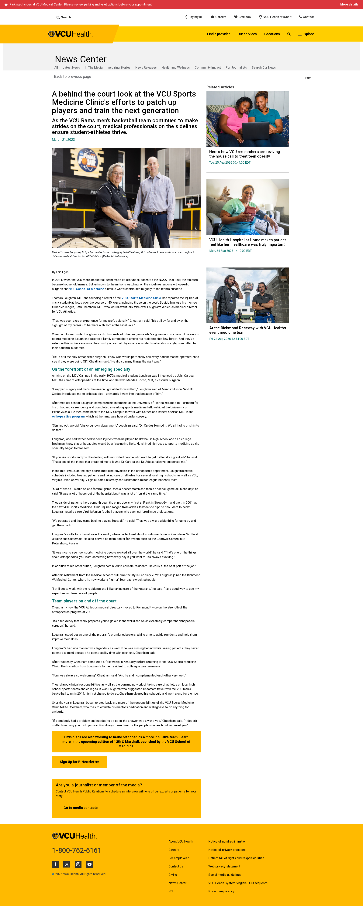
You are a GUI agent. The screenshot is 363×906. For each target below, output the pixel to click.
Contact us (176, 866)
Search (65, 17)
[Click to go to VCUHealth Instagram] (78, 864)
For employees (179, 858)
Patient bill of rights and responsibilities (236, 858)
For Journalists (236, 67)
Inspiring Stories (119, 67)
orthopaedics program (68, 416)
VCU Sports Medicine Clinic (141, 298)
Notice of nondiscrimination (227, 841)
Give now (244, 17)
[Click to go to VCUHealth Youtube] (89, 864)
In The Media (94, 67)
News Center (178, 883)
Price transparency (221, 891)
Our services (247, 34)
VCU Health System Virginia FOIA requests (238, 883)
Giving (173, 875)
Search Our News (264, 67)
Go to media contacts (81, 808)
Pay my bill (195, 17)
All (56, 67)
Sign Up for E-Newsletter (79, 762)
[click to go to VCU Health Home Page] (70, 34)
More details (349, 4)
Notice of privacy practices (227, 850)
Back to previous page (72, 76)
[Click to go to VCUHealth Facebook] (55, 864)
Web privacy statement (224, 866)
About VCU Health (181, 841)
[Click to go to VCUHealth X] (66, 864)
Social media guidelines (224, 875)
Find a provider (218, 34)
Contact (308, 17)
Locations (272, 34)
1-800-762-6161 (77, 850)
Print (308, 77)
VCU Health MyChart (277, 17)
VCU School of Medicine (86, 289)
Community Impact (208, 67)
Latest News (71, 67)
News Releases (146, 67)
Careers (220, 17)
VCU (172, 891)
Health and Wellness (176, 67)
